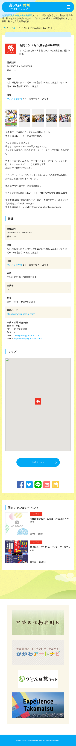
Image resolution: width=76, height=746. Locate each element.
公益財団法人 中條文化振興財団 (17, 15)
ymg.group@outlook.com (27, 335)
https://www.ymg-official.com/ (20, 314)
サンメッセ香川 (14, 98)
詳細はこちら (38, 462)
